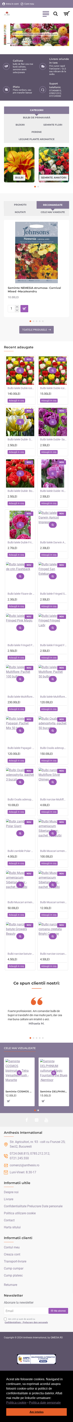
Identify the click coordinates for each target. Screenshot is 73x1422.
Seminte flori (52, 124)
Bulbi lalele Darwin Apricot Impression (53, 542)
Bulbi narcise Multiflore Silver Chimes (53, 799)
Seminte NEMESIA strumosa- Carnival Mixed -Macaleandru (34, 289)
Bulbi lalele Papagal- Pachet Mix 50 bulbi (21, 748)
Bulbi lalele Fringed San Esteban (53, 593)
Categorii (36, 110)
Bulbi (19, 177)
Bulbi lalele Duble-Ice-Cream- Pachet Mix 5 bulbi (53, 388)
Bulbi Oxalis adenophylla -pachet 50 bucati (53, 748)
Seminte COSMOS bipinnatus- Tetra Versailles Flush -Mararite (19, 1091)
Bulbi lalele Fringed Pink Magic (21, 645)
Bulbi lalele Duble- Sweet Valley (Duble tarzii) (21, 439)
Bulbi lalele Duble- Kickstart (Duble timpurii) (53, 490)
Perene (37, 131)
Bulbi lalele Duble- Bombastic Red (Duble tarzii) (21, 490)
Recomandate (52, 204)
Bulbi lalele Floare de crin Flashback (21, 593)
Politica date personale (45, 1402)
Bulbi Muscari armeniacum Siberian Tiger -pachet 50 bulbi (21, 902)
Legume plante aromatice (37, 139)
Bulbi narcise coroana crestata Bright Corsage (53, 953)
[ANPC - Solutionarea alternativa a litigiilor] (36, 1359)
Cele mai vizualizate (20, 1048)
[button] (62, 1402)
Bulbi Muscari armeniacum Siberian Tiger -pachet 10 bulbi (53, 902)
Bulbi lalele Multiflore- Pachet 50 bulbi (53, 696)
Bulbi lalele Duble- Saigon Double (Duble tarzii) (53, 439)
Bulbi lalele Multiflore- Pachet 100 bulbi (21, 696)
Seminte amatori (53, 177)
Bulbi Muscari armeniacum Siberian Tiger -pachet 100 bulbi (53, 850)
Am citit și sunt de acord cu (26, 1321)
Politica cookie (16, 1402)
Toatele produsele (34, 329)
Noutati (20, 212)
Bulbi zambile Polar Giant (21, 850)
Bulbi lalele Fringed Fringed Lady (53, 645)
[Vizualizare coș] (66, 14)
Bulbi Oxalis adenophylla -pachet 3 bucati (21, 799)
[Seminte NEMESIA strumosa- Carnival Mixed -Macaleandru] (36, 252)
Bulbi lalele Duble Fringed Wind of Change (21, 542)
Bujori (20, 124)
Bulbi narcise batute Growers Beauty (21, 953)
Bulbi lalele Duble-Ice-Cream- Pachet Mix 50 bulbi (21, 388)
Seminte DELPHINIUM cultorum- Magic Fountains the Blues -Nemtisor (54, 1091)
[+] (17, 307)
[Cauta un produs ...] (55, 14)
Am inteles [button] (37, 1411)
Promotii (20, 204)
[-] (17, 310)
